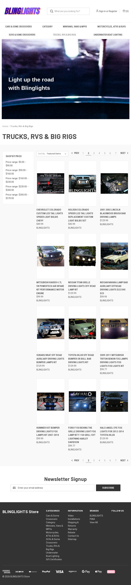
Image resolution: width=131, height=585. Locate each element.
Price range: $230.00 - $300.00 (17, 188)
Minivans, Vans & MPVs (75, 26)
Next (123, 153)
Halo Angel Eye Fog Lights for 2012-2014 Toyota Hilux (112, 431)
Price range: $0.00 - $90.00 (16, 164)
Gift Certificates (54, 559)
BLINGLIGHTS (96, 515)
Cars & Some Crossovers (18, 26)
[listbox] (57, 153)
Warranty (72, 529)
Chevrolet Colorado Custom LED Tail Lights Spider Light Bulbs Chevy (49, 215)
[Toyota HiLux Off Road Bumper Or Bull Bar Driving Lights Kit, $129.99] (82, 329)
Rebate (71, 532)
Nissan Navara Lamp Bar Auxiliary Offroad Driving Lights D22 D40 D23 (114, 288)
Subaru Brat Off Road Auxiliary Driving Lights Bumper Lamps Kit (50, 359)
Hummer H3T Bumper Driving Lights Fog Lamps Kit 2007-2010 (48, 431)
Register (113, 11)
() (127, 11)
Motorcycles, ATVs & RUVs (111, 26)
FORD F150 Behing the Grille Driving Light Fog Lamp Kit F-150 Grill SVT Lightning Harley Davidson (82, 435)
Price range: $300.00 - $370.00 (17, 196)
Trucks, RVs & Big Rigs (64, 34)
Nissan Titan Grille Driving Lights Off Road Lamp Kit (82, 286)
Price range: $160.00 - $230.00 (17, 180)
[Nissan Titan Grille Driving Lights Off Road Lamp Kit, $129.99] (82, 256)
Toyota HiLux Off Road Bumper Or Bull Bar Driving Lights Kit (81, 359)
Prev (76, 153)
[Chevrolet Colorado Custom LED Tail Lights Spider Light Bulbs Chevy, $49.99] (50, 183)
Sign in (102, 11)
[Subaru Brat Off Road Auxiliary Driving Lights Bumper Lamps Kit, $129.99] (50, 329)
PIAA (92, 519)
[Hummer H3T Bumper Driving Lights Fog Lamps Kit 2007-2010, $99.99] (50, 401)
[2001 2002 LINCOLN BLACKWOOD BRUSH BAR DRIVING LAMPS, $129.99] (114, 183)
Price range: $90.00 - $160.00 (16, 172)
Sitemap (72, 539)
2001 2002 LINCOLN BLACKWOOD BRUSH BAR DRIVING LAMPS (113, 213)
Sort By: (41, 153)
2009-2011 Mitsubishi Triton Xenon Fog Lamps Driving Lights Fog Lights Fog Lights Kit (114, 360)
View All (94, 522)
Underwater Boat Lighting (108, 34)
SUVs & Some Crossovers (22, 34)
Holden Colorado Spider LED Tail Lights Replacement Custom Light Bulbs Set (80, 215)
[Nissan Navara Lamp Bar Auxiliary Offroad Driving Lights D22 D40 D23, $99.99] (114, 256)
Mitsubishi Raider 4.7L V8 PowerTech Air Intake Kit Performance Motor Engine (50, 288)
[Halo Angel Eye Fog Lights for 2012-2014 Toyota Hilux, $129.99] (114, 401)
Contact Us (73, 536)
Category (47, 26)
